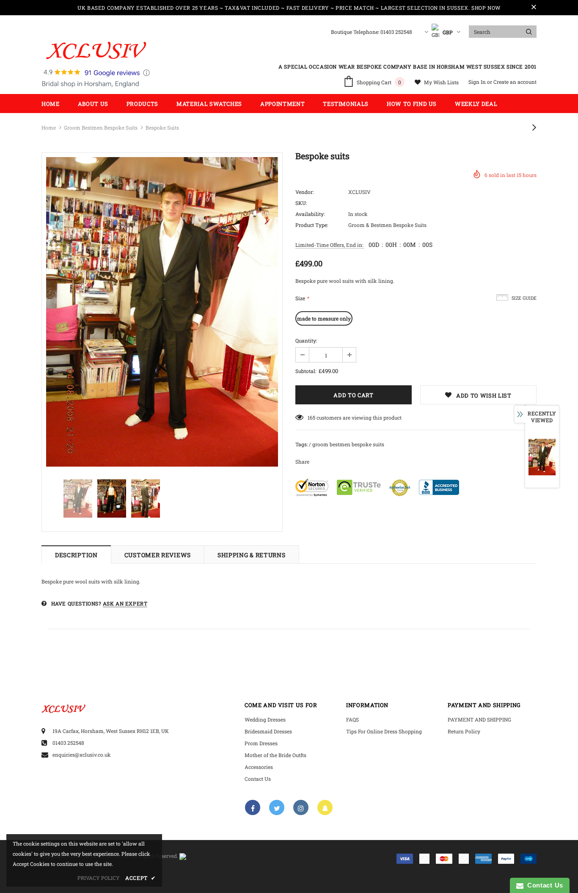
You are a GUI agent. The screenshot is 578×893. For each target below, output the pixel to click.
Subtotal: (305, 371)
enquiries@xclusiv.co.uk (81, 754)
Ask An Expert (125, 603)
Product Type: (311, 224)
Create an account (515, 81)
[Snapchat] (325, 807)
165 (311, 417)
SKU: (301, 202)
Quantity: (306, 340)
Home (48, 127)
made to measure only (324, 318)
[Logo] (96, 64)
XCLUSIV (359, 191)
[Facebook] (252, 807)
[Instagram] (300, 807)
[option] (162, 312)
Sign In (477, 81)
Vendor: (304, 191)
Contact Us (543, 885)
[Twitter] (276, 807)
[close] (533, 7)
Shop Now (486, 7)
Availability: (310, 213)
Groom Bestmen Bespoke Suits (101, 127)
